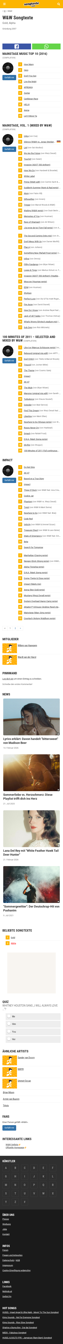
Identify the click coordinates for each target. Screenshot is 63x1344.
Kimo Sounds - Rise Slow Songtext (18, 1322)
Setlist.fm (6, 1296)
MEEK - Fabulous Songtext (14, 1332)
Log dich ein (7, 679)
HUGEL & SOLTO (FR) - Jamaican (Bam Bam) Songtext (27, 1337)
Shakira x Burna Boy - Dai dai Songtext (19, 1327)
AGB (18, 1260)
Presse (5, 1219)
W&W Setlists (12, 1144)
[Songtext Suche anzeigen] (59, 4)
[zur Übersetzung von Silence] (59, 141)
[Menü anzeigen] (4, 4)
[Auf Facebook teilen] (16, 46)
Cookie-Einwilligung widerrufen (16, 1270)
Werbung (6, 1224)
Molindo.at (7, 1291)
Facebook (6, 1286)
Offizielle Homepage (15, 1147)
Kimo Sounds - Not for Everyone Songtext (21, 1317)
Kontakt (6, 1234)
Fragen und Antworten (12, 1255)
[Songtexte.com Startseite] (31, 4)
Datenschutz (8, 1260)
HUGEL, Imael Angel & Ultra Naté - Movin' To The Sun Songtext (30, 1312)
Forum (5, 1250)
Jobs (4, 1229)
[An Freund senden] (46, 46)
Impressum (7, 1265)
